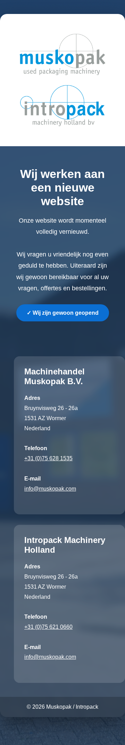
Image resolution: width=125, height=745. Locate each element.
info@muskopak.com (50, 489)
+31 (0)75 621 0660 (48, 627)
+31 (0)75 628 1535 (48, 458)
